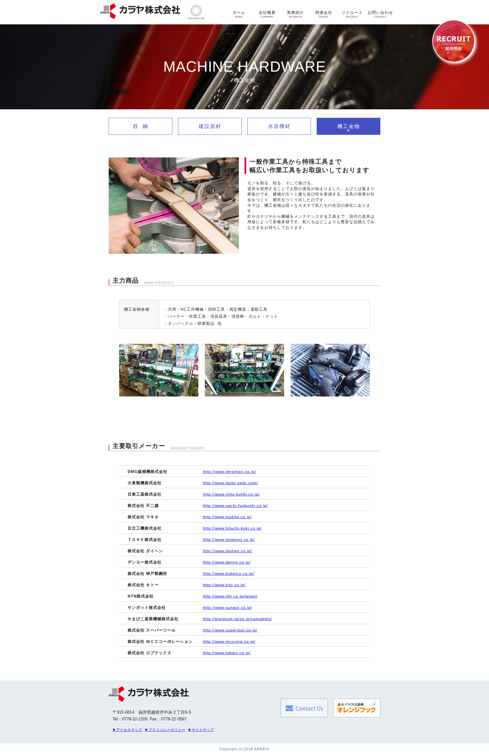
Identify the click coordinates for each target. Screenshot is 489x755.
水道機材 (279, 126)
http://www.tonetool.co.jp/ (229, 539)
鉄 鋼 (140, 126)
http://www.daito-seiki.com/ (230, 483)
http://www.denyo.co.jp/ (227, 562)
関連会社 (323, 14)
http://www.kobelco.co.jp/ (228, 573)
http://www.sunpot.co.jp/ (227, 607)
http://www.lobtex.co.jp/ (227, 653)
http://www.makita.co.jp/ (227, 517)
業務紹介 (295, 14)
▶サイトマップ (201, 730)
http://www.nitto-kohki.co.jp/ (231, 494)
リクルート (352, 14)
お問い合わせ (380, 14)
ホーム (239, 14)
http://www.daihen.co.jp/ (227, 551)
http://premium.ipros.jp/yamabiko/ (237, 619)
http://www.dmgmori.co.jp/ (229, 471)
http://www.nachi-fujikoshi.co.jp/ (235, 505)
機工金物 (348, 126)
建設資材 (210, 126)
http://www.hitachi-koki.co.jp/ (232, 528)
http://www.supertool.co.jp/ (230, 630)
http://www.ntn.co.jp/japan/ (230, 596)
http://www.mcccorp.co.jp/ (229, 641)
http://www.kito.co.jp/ (224, 585)
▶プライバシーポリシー (165, 730)
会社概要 (267, 14)
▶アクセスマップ (127, 730)
